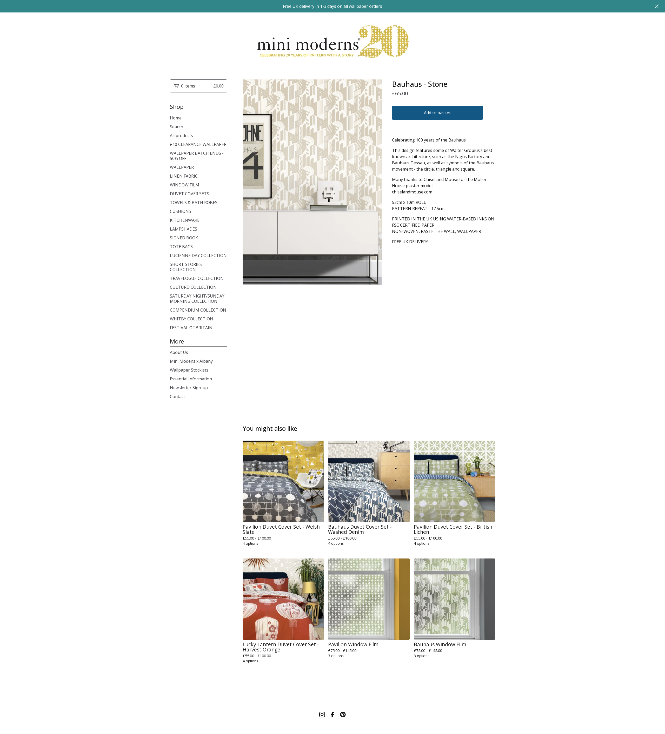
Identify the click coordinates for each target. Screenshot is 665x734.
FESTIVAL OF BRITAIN (191, 328)
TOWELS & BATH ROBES (193, 202)
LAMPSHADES (183, 229)
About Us (179, 352)
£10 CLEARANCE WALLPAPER (198, 144)
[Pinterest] (343, 714)
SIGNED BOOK (184, 238)
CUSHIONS (180, 211)
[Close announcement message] (657, 6)
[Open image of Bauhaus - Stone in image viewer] (312, 182)
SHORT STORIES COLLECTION (186, 266)
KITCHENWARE (185, 220)
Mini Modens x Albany (191, 361)
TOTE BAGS (181, 247)
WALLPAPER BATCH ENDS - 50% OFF (197, 155)
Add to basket (437, 113)
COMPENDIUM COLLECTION (198, 310)
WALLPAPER (182, 167)
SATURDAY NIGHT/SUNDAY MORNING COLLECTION (197, 298)
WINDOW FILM (184, 185)
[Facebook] (332, 714)
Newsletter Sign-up (189, 387)
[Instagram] (322, 714)
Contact (177, 396)
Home (176, 118)
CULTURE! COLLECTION (193, 287)
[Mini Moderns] (333, 42)
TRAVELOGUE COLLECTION (197, 278)
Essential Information (191, 379)
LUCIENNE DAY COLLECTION (198, 255)
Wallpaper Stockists (189, 370)
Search (176, 127)
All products (181, 135)
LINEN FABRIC (184, 176)
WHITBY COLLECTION (191, 319)
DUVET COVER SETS (189, 194)
